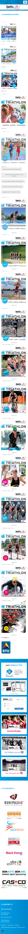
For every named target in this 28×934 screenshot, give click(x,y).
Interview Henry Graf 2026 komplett (11, 169)
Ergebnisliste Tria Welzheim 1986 (11, 192)
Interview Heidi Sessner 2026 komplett (12, 186)
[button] (2, 931)
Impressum (3, 925)
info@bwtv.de (6, 920)
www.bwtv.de (7, 921)
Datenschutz (10, 925)
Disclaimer (17, 925)
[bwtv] (13, 7)
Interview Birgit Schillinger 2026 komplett (13, 181)
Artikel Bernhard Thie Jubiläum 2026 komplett (14, 175)
